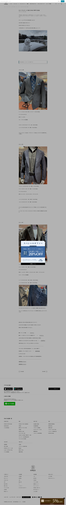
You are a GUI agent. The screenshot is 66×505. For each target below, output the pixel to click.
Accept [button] (62, 1)
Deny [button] (59, 1)
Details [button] (10, 1)
